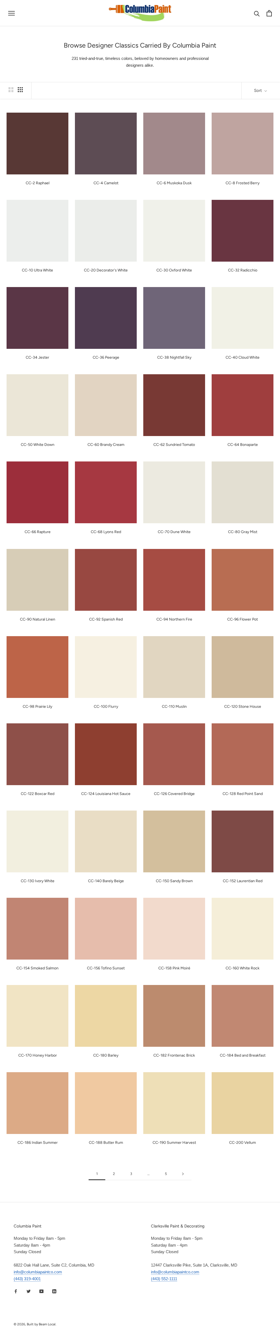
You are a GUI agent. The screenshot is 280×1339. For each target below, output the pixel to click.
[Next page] (182, 1174)
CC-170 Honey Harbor (37, 1055)
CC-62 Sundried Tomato (174, 444)
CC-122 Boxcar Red (37, 793)
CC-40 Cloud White (242, 357)
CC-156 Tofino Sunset (106, 968)
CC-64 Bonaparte (243, 444)
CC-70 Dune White (174, 532)
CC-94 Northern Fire (174, 619)
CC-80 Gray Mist (242, 532)
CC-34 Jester (37, 357)
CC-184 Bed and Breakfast (243, 1055)
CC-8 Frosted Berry (242, 183)
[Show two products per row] (10, 89)
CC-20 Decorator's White (106, 270)
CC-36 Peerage (106, 357)
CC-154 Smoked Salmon (37, 968)
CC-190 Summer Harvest (174, 1142)
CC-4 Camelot (106, 183)
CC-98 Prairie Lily (37, 706)
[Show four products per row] (20, 89)
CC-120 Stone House (242, 706)
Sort (258, 90)
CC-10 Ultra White (37, 270)
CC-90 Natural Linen (37, 619)
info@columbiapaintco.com (38, 1272)
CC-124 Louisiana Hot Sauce (105, 793)
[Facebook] (16, 1291)
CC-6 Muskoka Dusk (174, 183)
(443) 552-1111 (164, 1278)
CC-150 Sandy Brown (174, 881)
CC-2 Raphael (37, 183)
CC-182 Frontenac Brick (174, 1055)
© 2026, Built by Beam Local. (35, 1324)
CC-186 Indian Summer (38, 1142)
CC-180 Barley (105, 1055)
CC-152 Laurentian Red (242, 881)
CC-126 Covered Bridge (174, 793)
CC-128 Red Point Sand (243, 793)
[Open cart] (269, 13)
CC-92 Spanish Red (106, 619)
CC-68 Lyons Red (106, 532)
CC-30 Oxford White (174, 270)
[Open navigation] (11, 13)
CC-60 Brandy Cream (106, 444)
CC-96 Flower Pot (242, 619)
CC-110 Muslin (174, 706)
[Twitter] (29, 1291)
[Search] (257, 13)
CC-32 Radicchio (242, 270)
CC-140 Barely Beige (106, 881)
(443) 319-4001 (27, 1278)
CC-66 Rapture (38, 532)
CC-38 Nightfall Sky (174, 357)
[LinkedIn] (54, 1291)
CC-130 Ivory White (37, 881)
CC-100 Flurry (106, 706)
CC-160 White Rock (242, 968)
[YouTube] (41, 1291)
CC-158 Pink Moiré (174, 968)
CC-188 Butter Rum (106, 1142)
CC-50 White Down (37, 444)
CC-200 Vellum (242, 1142)
